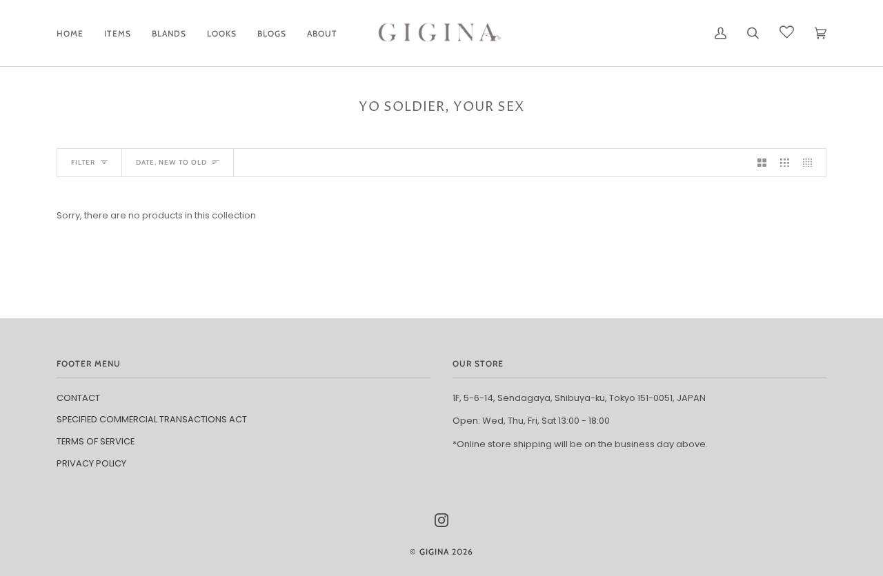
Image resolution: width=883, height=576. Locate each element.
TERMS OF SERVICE (96, 441)
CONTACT (78, 397)
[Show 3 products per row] (784, 163)
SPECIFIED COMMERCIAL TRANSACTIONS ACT (152, 419)
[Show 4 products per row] (811, 163)
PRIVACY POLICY (91, 463)
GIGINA (434, 551)
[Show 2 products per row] (762, 163)
